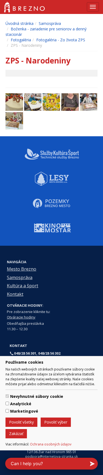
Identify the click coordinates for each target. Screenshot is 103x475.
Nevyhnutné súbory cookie (36, 396)
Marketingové (24, 411)
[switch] (7, 396)
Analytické (20, 403)
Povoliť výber (55, 422)
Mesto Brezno (21, 269)
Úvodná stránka (19, 23)
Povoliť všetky (21, 422)
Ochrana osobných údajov (50, 444)
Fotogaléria (21, 39)
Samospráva (50, 23)
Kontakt (15, 294)
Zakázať (16, 433)
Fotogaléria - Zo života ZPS (60, 39)
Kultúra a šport (22, 286)
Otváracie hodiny (21, 317)
